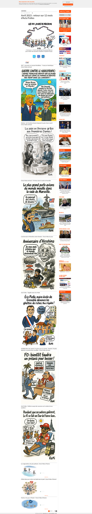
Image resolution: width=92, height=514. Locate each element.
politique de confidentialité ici (44, 4)
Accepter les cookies (68, 4)
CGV (47, 513)
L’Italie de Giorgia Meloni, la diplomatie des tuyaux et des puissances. (65, 302)
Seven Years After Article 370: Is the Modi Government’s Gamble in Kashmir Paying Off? (65, 161)
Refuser (68, 2)
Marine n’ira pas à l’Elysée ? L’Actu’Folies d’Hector (34, 498)
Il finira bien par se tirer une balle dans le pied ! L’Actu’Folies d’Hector (38, 479)
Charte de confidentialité (52, 513)
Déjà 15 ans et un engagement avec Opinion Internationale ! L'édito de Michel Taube (65, 66)
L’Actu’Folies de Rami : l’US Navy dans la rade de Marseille (36, 180)
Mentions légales (45, 513)
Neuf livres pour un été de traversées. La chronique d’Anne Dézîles (65, 82)
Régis (27, 61)
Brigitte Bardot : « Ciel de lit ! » (65, 271)
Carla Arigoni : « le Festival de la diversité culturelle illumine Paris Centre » (65, 208)
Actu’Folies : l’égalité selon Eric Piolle (30, 292)
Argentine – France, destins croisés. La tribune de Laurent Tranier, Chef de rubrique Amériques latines (65, 240)
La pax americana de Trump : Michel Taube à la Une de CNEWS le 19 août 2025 (65, 287)
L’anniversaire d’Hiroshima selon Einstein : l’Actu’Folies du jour (37, 236)
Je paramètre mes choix (68, 6)
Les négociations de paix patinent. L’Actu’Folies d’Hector (35, 464)
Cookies (56, 513)
